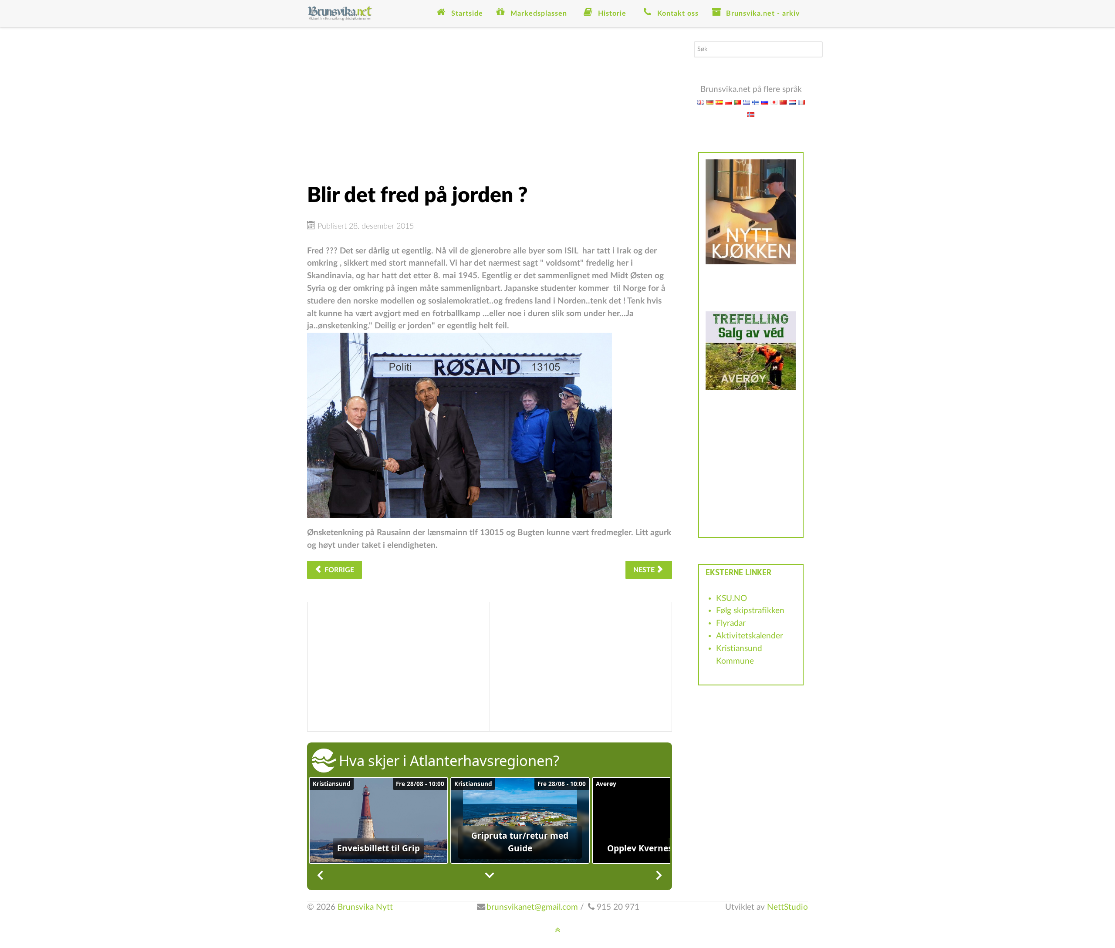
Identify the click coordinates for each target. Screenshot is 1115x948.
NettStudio (787, 907)
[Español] (719, 102)
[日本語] (773, 102)
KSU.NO (731, 598)
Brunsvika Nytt (365, 907)
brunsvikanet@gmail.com (532, 907)
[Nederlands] (792, 102)
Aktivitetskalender (749, 636)
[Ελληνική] (746, 102)
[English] (700, 102)
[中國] (783, 102)
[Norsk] (750, 114)
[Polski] (728, 102)
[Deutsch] (709, 102)
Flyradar (731, 623)
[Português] (737, 102)
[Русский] (764, 102)
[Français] (801, 102)
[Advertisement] (489, 102)
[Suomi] (755, 102)
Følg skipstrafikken (750, 611)
